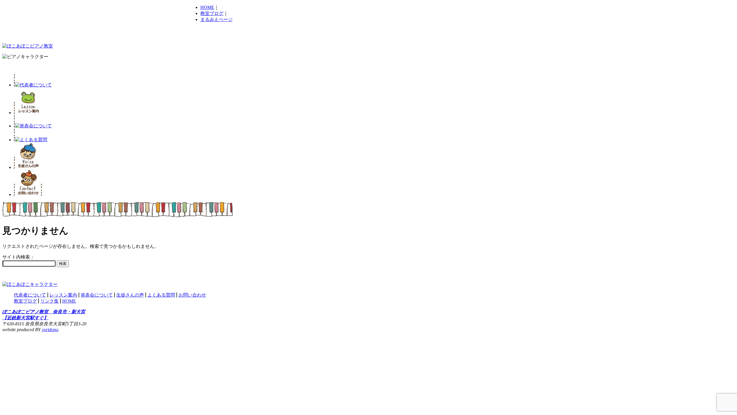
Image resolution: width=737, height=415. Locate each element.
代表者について (30, 295)
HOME (207, 7)
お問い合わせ (192, 295)
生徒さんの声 (130, 295)
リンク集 (49, 301)
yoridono (50, 329)
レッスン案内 (63, 295)
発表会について (97, 295)
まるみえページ (216, 19)
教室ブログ (211, 13)
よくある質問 (161, 295)
